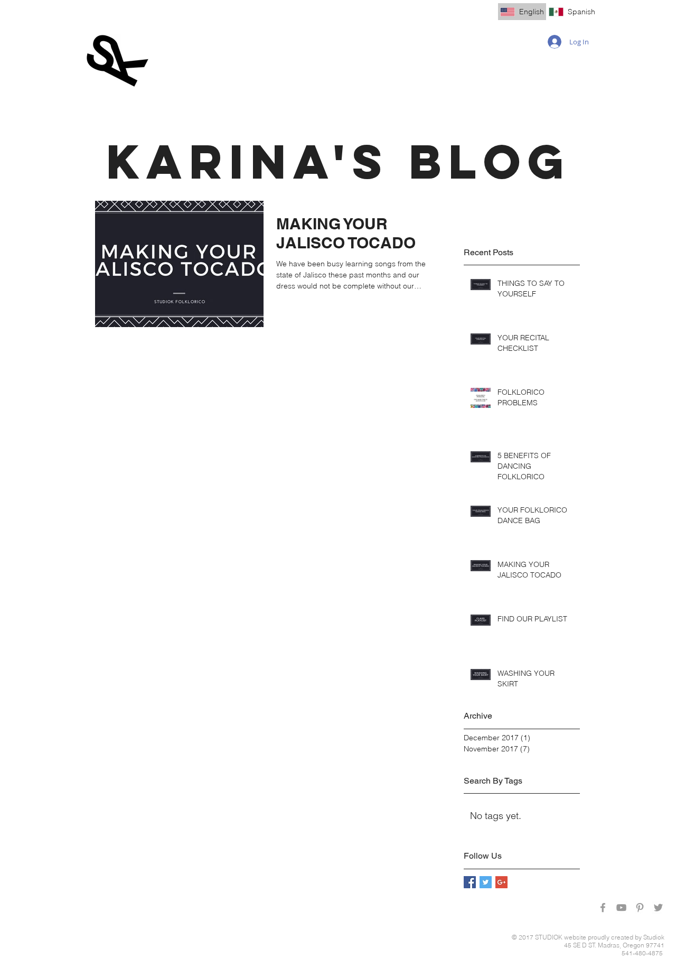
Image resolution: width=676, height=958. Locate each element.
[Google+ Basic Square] (501, 882)
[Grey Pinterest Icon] (640, 907)
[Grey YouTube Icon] (621, 907)
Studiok (653, 937)
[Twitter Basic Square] (486, 882)
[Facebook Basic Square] (470, 882)
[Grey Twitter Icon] (658, 907)
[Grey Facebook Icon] (603, 907)
